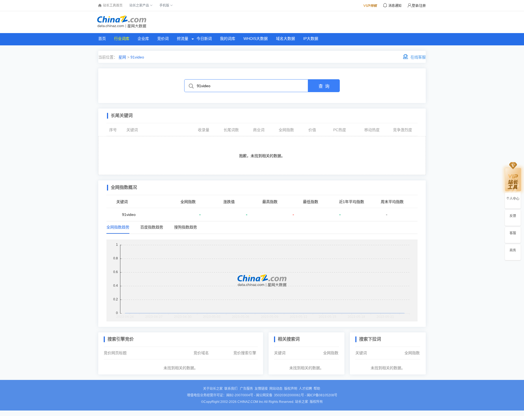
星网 (121, 57)
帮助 (317, 389)
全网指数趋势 (117, 227)
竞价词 (163, 38)
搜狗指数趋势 (185, 227)
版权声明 (290, 389)
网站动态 (275, 389)
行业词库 (121, 38)
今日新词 (204, 38)
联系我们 (231, 389)
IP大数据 (310, 38)
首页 (102, 38)
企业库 (143, 38)
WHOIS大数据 (255, 38)
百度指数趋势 (151, 227)
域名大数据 (285, 38)
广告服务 (246, 389)
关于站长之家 (213, 389)
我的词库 (227, 38)
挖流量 (182, 38)
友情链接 (261, 389)
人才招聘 (305, 389)
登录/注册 (419, 6)
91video (137, 57)
